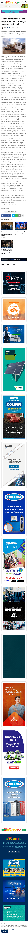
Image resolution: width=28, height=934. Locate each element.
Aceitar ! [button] (4, 931)
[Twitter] (13, 215)
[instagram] (19, 852)
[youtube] (15, 852)
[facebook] (9, 852)
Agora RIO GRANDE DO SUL (14, 16)
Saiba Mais (11, 929)
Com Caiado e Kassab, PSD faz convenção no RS (20, 233)
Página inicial (4, 16)
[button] (2, 2)
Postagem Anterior (6, 268)
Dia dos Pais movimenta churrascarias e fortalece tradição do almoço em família (7, 251)
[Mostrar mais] (22, 215)
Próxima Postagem (21, 268)
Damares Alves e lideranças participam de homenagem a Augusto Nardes (7, 233)
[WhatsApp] (16, 215)
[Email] (19, 215)
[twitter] (12, 852)
